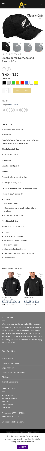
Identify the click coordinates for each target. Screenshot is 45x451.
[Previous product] (8, 69)
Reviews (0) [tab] (6, 134)
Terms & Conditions (10, 382)
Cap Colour (6, 79)
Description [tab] (7, 124)
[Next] (39, 27)
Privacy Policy (7, 358)
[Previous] (5, 27)
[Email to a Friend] (17, 110)
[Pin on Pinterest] (21, 110)
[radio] (4, 82)
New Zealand (15, 54)
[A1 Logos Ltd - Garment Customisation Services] (22, 5)
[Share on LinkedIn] (26, 110)
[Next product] (4, 69)
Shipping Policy (8, 368)
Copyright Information (11, 363)
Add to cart (22, 90)
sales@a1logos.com (15, 422)
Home (4, 54)
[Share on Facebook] (8, 110)
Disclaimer (6, 377)
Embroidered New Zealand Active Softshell (11, 301)
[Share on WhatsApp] (4, 110)
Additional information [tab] (13, 129)
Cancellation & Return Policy (13, 372)
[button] (3, 4)
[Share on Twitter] (13, 110)
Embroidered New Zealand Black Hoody (31, 301)
